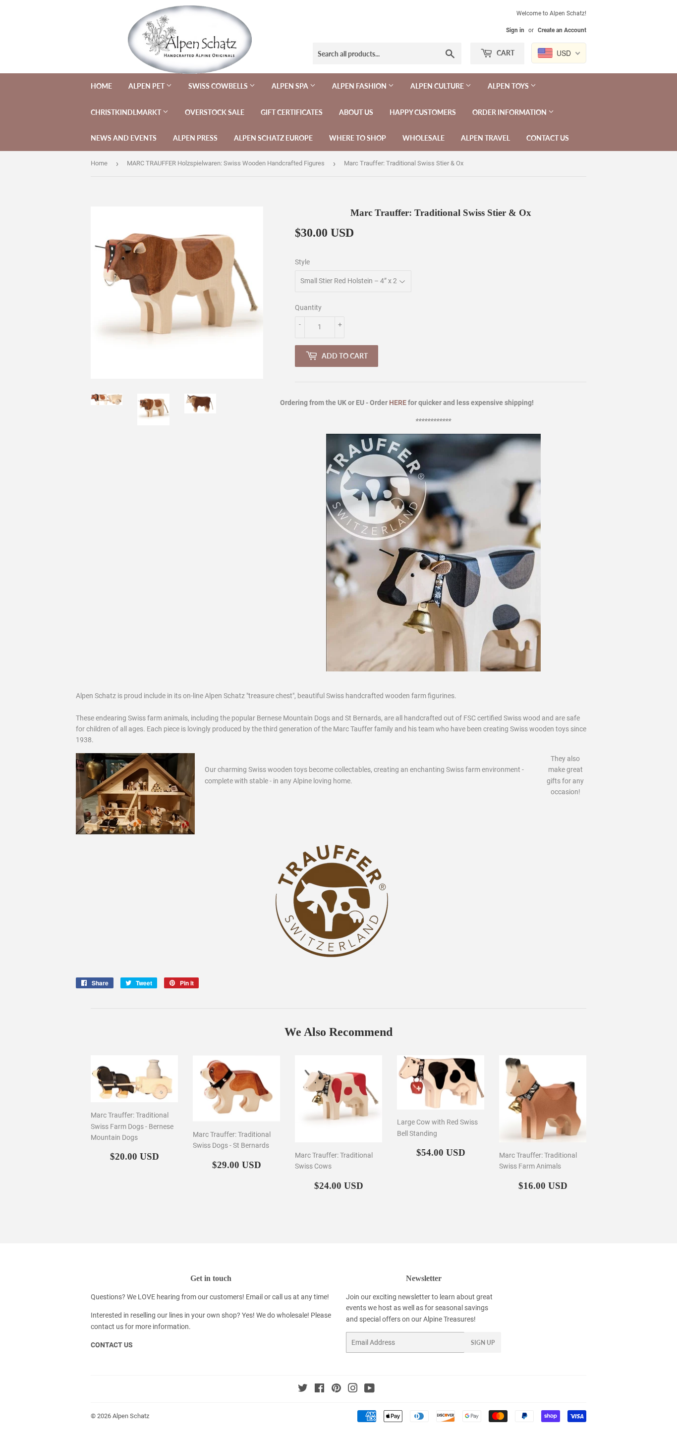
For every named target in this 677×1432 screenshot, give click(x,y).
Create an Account (562, 30)
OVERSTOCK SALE (214, 112)
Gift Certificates (292, 112)
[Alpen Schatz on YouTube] (369, 1389)
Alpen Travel (485, 138)
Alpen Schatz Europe (273, 138)
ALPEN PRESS (195, 138)
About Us (356, 112)
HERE (397, 403)
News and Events (124, 138)
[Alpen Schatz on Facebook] (319, 1389)
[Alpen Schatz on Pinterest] (336, 1389)
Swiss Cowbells (218, 86)
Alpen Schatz (131, 1416)
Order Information (510, 112)
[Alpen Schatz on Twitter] (303, 1389)
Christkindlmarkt (127, 112)
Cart (504, 53)
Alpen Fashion (360, 86)
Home (101, 86)
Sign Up (483, 1342)
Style (302, 262)
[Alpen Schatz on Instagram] (353, 1389)
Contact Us (547, 138)
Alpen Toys (509, 86)
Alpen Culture (437, 86)
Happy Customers (423, 112)
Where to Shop (357, 138)
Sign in (515, 30)
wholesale (292, 1315)
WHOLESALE (423, 138)
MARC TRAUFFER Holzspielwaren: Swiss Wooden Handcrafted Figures (226, 163)
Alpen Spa (291, 86)
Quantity (308, 307)
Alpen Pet (147, 86)
